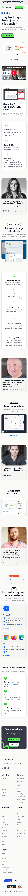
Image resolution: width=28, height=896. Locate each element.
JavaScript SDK (18, 624)
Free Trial (3, 792)
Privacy (19, 827)
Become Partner (21, 796)
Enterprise (4, 789)
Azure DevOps (5, 825)
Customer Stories (20, 785)
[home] (6, 7)
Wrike (3, 841)
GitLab (3, 822)
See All (3, 844)
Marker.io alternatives (7, 872)
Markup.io (4, 861)
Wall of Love (20, 781)
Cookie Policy (21, 833)
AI (2, 781)
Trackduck (4, 870)
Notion (3, 833)
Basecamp (4, 836)
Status (3, 795)
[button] (25, 7)
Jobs (18, 819)
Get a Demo (20, 816)
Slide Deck (20, 802)
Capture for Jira (5, 867)
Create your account (9, 684)
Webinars (19, 791)
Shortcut (3, 839)
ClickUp (3, 827)
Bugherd (3, 853)
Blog (18, 788)
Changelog (20, 794)
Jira (2, 811)
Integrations (4, 787)
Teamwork (4, 830)
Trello (3, 814)
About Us (19, 811)
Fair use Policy (21, 830)
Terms (18, 825)
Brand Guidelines (21, 799)
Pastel (3, 864)
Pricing (3, 784)
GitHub (3, 819)
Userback (3, 858)
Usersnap (3, 856)
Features (3, 778)
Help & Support (21, 778)
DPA (18, 836)
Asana (3, 816)
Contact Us (20, 814)
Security (19, 822)
